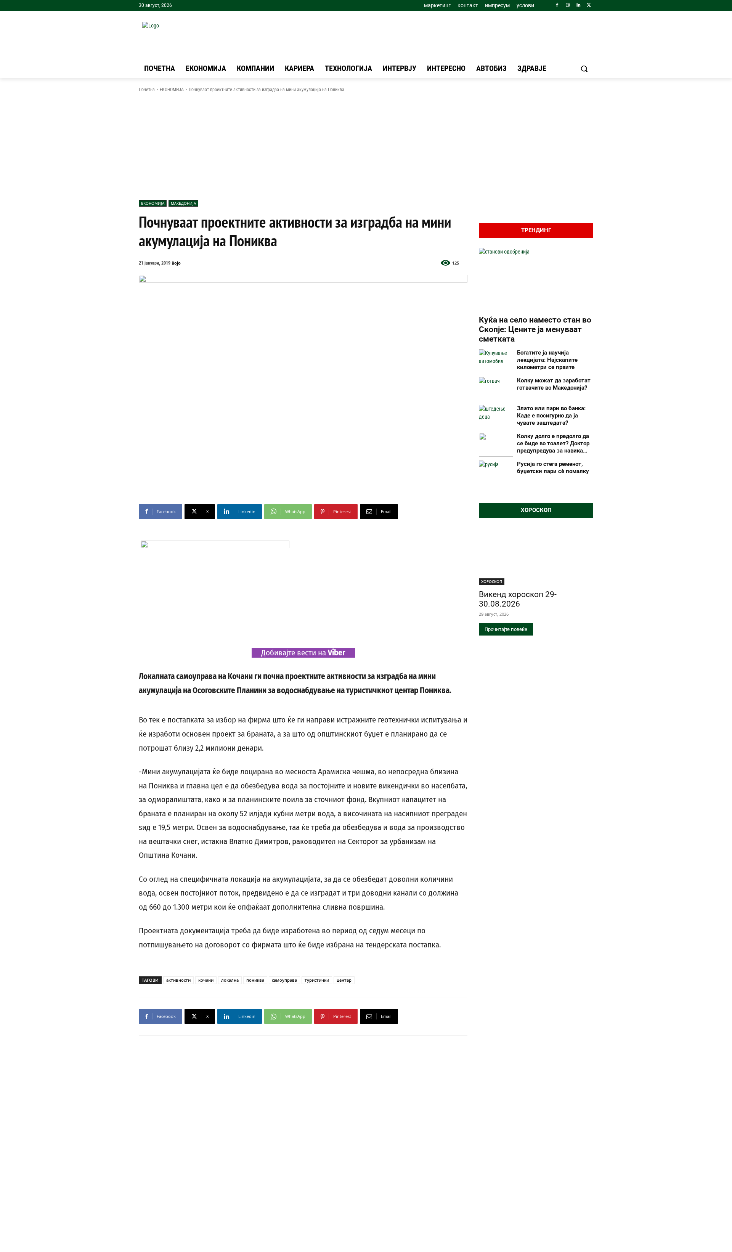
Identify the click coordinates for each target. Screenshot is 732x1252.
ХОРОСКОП (491, 581)
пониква (255, 980)
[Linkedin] (578, 5)
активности (178, 980)
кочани (206, 980)
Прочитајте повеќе (506, 629)
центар (344, 980)
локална (230, 980)
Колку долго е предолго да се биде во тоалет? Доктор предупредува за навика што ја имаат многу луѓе (553, 443)
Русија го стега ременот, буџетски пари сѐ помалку (553, 468)
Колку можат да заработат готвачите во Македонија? (554, 384)
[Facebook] (557, 5)
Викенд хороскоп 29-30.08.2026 (518, 599)
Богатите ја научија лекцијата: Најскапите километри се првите (547, 360)
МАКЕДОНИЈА (183, 203)
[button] (584, 68)
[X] (588, 5)
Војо (176, 263)
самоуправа (284, 980)
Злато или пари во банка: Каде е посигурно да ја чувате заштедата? (551, 415)
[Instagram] (567, 5)
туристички (317, 980)
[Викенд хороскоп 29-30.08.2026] (536, 556)
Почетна (147, 89)
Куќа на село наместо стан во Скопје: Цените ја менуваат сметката (535, 329)
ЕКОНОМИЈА (172, 89)
